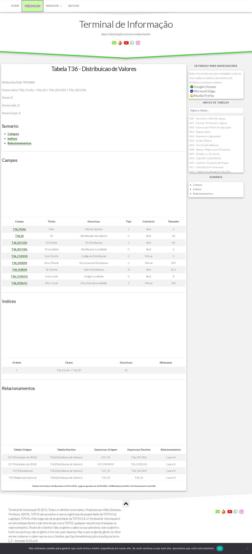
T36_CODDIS (19, 256)
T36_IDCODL (19, 249)
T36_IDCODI (19, 242)
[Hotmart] (120, 43)
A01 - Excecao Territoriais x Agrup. (208, 122)
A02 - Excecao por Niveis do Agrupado (210, 127)
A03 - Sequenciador (200, 131)
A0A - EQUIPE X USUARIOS (205, 158)
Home (15, 5)
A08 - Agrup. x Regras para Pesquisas (209, 149)
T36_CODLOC (19, 276)
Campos (13, 133)
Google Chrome (204, 87)
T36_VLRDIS (19, 269)
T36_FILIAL (19, 229)
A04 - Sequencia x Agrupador (205, 136)
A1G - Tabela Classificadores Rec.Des (210, 171)
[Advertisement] (94, 191)
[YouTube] (126, 43)
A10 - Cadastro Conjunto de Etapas (209, 162)
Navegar (52, 5)
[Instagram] (138, 43)
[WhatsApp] (132, 43)
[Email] (114, 43)
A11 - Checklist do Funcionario (206, 167)
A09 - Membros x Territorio (204, 153)
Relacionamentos (19, 143)
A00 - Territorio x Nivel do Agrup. (207, 118)
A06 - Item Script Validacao (204, 145)
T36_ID (19, 235)
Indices (12, 138)
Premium (32, 6)
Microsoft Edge (204, 91)
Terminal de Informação (126, 24)
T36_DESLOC (19, 283)
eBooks (73, 5)
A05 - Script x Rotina (200, 140)
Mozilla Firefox (203, 96)
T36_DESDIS (19, 262)
